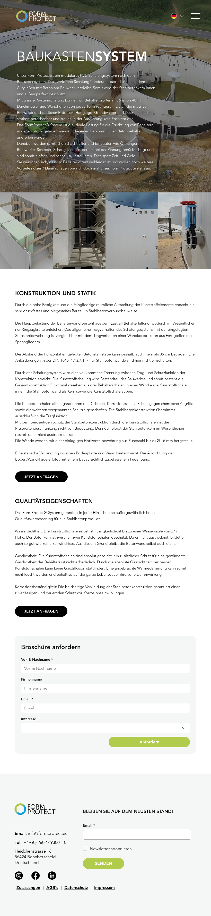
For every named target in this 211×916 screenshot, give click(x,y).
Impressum (104, 887)
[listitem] (26, 230)
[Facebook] (35, 875)
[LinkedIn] (52, 875)
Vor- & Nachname (37, 659)
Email (27, 699)
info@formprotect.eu (47, 833)
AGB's (52, 887)
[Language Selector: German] (177, 16)
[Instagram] (19, 875)
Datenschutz (76, 887)
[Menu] (195, 16)
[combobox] (105, 728)
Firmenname (31, 679)
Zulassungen (28, 887)
